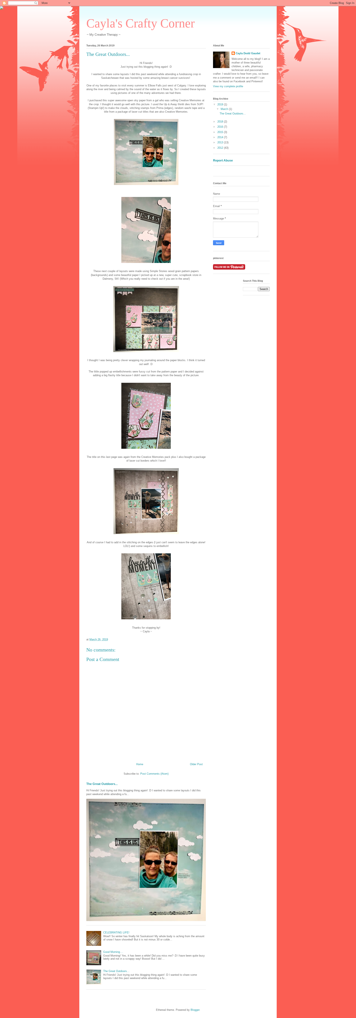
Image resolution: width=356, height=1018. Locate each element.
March (225, 109)
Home (139, 764)
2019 (220, 104)
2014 (220, 137)
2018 (220, 121)
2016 (220, 126)
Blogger (195, 1009)
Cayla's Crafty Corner (140, 23)
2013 (220, 142)
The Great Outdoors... (102, 784)
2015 (220, 132)
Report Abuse (223, 160)
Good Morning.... (113, 951)
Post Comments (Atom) (154, 773)
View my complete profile (228, 86)
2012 (220, 147)
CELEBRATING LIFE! (116, 932)
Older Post (196, 764)
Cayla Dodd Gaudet (248, 53)
